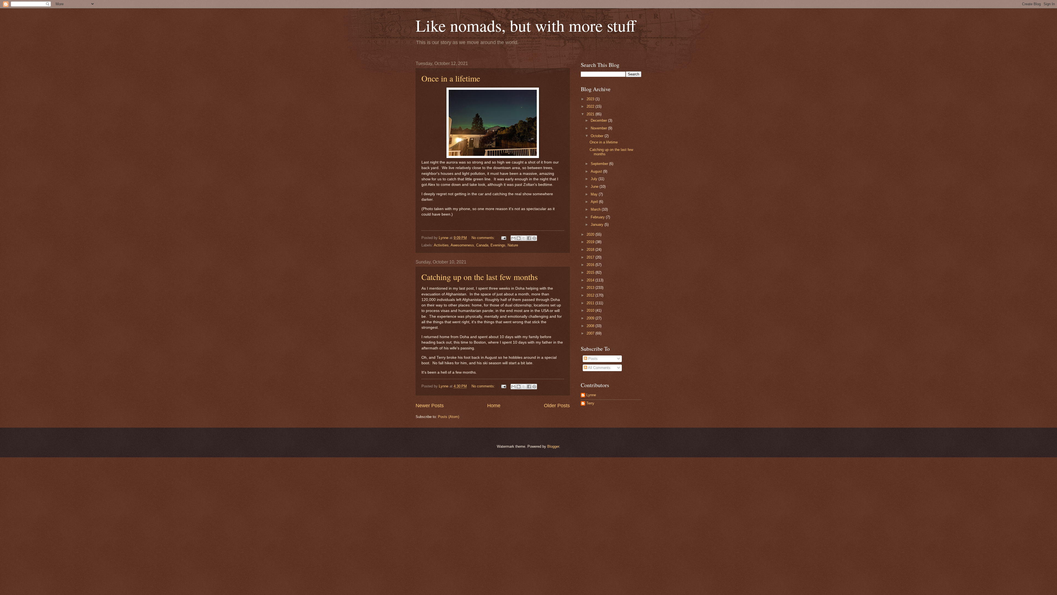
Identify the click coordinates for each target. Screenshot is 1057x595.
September (600, 164)
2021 (591, 114)
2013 (591, 288)
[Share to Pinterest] (534, 238)
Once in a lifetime (450, 78)
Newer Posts (430, 405)
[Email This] (513, 238)
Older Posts (557, 405)
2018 (591, 250)
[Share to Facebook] (529, 238)
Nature (513, 245)
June (595, 186)
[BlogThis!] (518, 238)
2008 (591, 326)
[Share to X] (524, 238)
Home (493, 405)
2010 (591, 310)
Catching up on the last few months (479, 276)
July (594, 179)
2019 (591, 242)
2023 (591, 99)
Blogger (553, 446)
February (598, 217)
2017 (591, 257)
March (596, 209)
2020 (591, 234)
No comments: (484, 238)
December (599, 120)
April (595, 202)
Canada (482, 245)
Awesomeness (462, 245)
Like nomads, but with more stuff (526, 25)
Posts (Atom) (448, 417)
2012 (591, 295)
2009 (591, 318)
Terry (590, 403)
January (597, 224)
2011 (591, 303)
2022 (591, 106)
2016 (591, 265)
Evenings (498, 245)
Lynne (591, 395)
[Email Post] (503, 238)
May (595, 194)
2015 (591, 272)
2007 (591, 333)
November (599, 128)
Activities (441, 245)
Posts (592, 359)
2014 (591, 280)
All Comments (599, 368)
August (597, 171)
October (597, 136)
